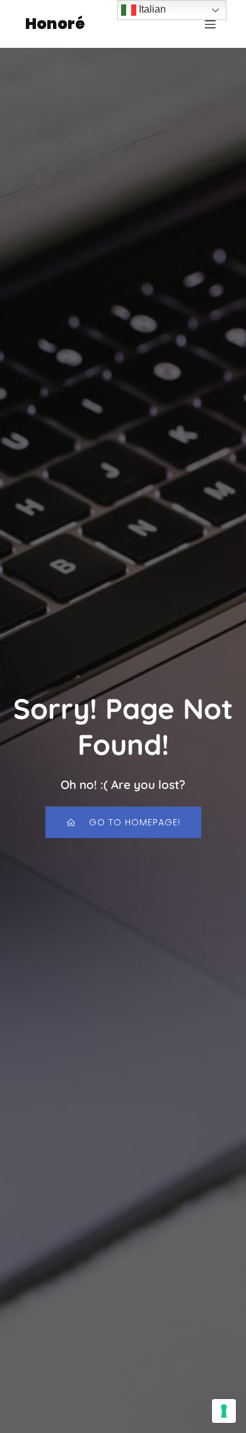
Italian (151, 9)
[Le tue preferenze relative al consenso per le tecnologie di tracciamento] (224, 1411)
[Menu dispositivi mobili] (210, 24)
